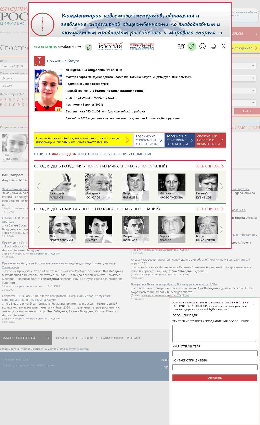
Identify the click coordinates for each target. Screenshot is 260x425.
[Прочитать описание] (191, 46)
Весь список (207, 166)
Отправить (215, 377)
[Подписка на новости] (181, 46)
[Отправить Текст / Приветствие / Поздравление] (202, 46)
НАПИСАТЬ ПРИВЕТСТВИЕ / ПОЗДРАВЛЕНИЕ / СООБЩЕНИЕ (93, 154)
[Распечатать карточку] (213, 46)
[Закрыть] (223, 46)
